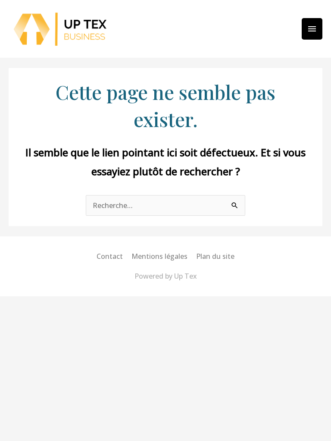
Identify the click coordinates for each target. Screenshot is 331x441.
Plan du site (215, 256)
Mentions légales (159, 256)
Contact (110, 256)
